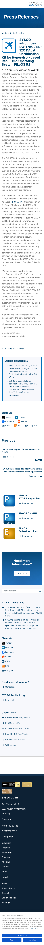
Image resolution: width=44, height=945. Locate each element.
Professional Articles (15, 739)
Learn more (27, 503)
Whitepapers (11, 745)
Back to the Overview (14, 33)
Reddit (24, 421)
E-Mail (8, 425)
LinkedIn (22, 417)
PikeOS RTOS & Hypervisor (18, 717)
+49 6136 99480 (10, 826)
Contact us (22, 573)
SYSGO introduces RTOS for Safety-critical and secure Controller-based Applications (22, 470)
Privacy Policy (33, 928)
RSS (19, 425)
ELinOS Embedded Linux (17, 728)
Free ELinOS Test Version (17, 734)
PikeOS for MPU (12, 723)
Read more (6, 457)
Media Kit (9, 700)
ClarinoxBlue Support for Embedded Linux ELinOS (21, 450)
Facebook (9, 421)
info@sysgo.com (9, 830)
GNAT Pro (19, 202)
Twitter (8, 417)
